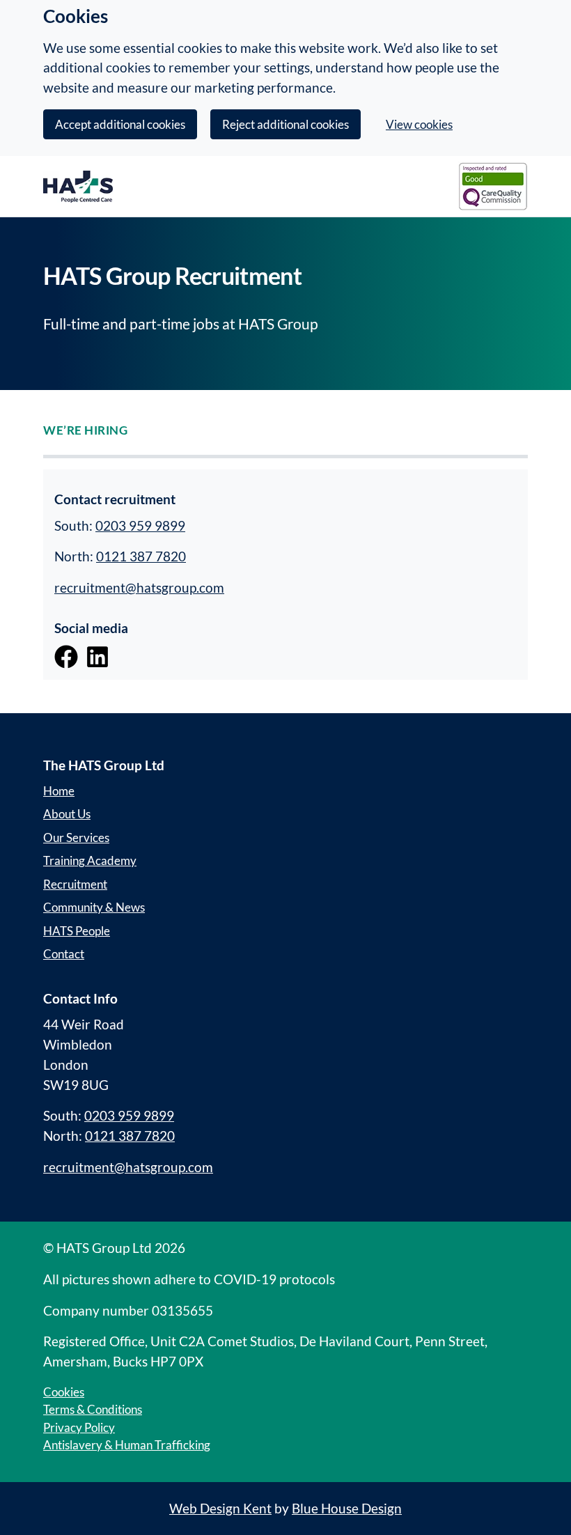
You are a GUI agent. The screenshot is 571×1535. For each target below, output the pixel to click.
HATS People (76, 931)
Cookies (63, 1392)
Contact (63, 953)
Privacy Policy (79, 1427)
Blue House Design (347, 1508)
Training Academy (89, 860)
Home (59, 791)
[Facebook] (66, 655)
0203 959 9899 (140, 525)
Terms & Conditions (92, 1409)
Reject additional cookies (285, 124)
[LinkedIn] (97, 655)
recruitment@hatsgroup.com (139, 587)
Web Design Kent (220, 1508)
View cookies (419, 124)
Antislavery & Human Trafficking (126, 1444)
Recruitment (75, 884)
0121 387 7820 (141, 556)
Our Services (76, 837)
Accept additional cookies (120, 124)
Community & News (94, 907)
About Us (67, 814)
